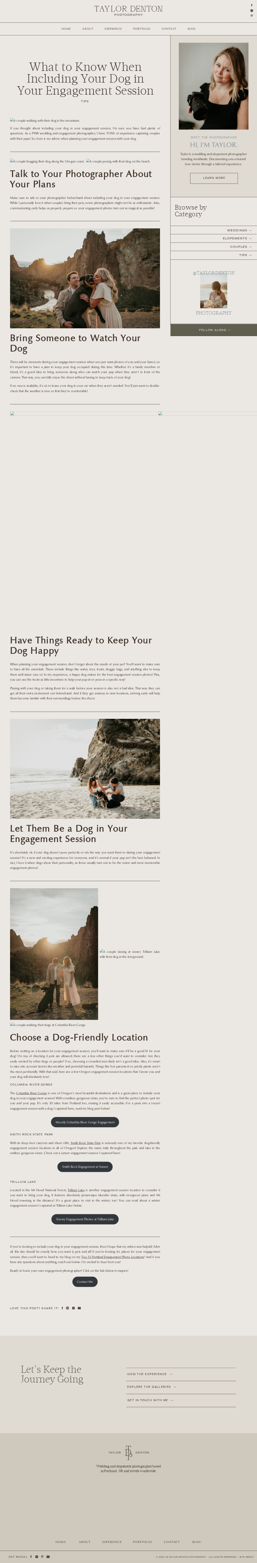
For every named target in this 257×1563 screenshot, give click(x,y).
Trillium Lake (76, 1190)
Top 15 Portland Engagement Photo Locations (112, 1257)
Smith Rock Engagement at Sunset (85, 1166)
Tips (85, 101)
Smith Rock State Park (86, 1143)
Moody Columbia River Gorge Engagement (85, 1122)
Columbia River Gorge (31, 1093)
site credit (247, 1557)
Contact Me (85, 1281)
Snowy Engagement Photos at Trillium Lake (85, 1219)
